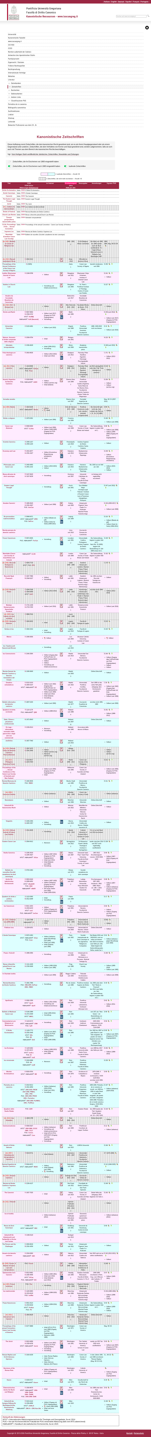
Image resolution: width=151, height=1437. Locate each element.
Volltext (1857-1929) (50, 880)
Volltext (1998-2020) (50, 1292)
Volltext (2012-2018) (50, 591)
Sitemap (11, 118)
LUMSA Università (83, 1145)
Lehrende (11, 122)
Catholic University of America (83, 1370)
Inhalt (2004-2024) (49, 892)
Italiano (107, 2)
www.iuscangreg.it (15, 41)
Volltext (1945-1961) (50, 1274)
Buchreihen (14, 90)
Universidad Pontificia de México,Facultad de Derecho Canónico (83, 785)
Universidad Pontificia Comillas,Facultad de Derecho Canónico (83, 687)
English (114, 2)
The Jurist (28, 204)
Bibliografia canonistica (17, 108)
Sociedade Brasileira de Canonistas (83, 298)
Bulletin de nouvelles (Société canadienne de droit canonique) (45, 234)
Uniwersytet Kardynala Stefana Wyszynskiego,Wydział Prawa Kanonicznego (83, 1295)
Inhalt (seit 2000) (49, 942)
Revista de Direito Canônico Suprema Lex (38, 231)
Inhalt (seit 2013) (49, 860)
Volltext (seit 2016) (50, 606)
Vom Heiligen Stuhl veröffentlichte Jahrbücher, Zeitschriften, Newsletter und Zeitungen (45, 154)
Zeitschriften (15, 87)
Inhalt (46, 339)
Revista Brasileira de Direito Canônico (37, 212)
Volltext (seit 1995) (50, 967)
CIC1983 (11, 45)
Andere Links (14, 97)
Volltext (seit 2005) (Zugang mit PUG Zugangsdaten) (50, 771)
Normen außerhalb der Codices (19, 52)
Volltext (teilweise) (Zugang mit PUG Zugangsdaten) (50, 884)
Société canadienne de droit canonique (83, 872)
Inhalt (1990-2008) (49, 1039)
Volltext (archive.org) (50, 383)
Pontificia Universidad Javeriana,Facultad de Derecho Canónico (83, 330)
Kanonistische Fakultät (16, 38)
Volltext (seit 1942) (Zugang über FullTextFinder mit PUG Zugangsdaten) (112, 690)
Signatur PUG (111, 183)
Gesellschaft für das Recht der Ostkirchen (83, 1382)
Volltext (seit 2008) (50, 504)
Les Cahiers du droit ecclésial (34, 207)
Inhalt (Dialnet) (48, 385)
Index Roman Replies (51, 1356)
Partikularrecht (13, 59)
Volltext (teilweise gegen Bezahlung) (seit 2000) (49, 938)
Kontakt (129, 1433)
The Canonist (29, 196)
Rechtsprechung (14, 69)
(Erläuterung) (33, 188)
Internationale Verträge (17, 73)
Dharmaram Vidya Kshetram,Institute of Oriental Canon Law (83, 277)
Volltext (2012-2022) (50, 354)
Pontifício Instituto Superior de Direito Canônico (83, 985)
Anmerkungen (96, 183)
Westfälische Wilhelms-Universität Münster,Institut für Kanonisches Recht (83, 812)
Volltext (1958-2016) (50, 1304)
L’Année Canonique (31, 193)
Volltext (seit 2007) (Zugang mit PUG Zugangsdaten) (50, 1034)
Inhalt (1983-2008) (52, 1406)
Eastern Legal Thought (32, 199)
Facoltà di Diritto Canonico (41, 12)
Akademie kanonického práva (83, 347)
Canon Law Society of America (83, 1328)
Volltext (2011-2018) (50, 1002)
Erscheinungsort (70, 183)
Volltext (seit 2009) (50, 975)
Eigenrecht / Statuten (16, 62)
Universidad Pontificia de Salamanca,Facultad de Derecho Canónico (83, 1157)
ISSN (29, 183)
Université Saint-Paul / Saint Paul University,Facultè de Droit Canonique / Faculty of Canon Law (83, 859)
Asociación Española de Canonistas (83, 704)
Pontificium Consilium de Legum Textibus (83, 1128)
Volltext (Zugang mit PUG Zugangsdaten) (111, 913)
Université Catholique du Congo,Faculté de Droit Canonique (83, 478)
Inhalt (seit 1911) (49, 1090)
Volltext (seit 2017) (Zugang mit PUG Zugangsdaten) (50, 315)
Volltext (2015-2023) (50, 466)
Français (136, 2)
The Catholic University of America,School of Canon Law (83, 1346)
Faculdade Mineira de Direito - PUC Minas (83, 307)
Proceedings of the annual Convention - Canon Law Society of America (48, 224)
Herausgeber (83, 183)
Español (128, 2)
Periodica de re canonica (17, 104)
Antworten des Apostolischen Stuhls (21, 55)
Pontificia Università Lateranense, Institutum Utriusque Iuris (83, 1005)
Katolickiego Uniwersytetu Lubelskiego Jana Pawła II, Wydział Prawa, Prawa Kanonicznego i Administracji (83, 596)
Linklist (11, 115)
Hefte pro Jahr (71, 188)
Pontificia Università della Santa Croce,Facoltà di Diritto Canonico (83, 1052)
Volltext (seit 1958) (50, 692)
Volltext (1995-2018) (50, 965)
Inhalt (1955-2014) (49, 1013)
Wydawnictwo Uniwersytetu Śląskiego (83, 453)
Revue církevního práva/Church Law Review (39, 215)
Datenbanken (14, 83)
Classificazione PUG (17, 101)
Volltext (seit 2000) (50, 703)
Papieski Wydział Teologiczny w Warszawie (83, 1286)
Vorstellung (47, 319)
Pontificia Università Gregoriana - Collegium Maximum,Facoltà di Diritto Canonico (83, 1091)
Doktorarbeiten (15, 94)
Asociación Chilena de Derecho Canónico (83, 1178)
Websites (11, 76)
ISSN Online (29, 185)
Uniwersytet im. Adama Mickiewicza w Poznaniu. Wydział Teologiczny (83, 957)
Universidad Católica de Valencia (83, 1255)
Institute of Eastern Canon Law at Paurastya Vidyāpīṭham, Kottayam (83, 496)
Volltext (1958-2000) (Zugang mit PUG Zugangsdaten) (50, 431)
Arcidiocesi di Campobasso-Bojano (83, 1074)
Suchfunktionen (14, 111)
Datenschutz (139, 1433)
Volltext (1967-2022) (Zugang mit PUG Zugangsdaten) (50, 856)
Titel (9, 183)
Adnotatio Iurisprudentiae (33, 217)
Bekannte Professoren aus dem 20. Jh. (22, 125)
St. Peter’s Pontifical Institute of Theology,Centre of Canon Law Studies (83, 289)
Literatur (11, 80)
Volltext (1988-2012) (50, 711)
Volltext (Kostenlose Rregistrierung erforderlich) (50, 454)
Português (144, 2)
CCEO (10, 48)
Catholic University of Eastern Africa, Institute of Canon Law (83, 834)
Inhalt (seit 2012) (49, 356)
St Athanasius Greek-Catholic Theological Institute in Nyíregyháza (83, 846)
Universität (12, 34)
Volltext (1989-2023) (50, 1049)
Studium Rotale (83, 1109)
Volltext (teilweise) (50, 793)
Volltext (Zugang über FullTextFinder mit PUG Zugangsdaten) (51, 657)
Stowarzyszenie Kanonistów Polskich (83, 607)
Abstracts (47, 728)
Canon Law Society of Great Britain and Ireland (83, 428)
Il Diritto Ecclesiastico (32, 190)
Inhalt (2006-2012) (49, 346)
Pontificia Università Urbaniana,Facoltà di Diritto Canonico (83, 1064)
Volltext (46, 274)
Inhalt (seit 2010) (49, 1276)
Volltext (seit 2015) (50, 327)
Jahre (71, 185)
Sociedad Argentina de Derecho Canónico (83, 401)
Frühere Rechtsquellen (16, 66)
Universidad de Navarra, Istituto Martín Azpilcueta (83, 922)
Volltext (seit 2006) (50, 419)
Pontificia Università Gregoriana (43, 8)
